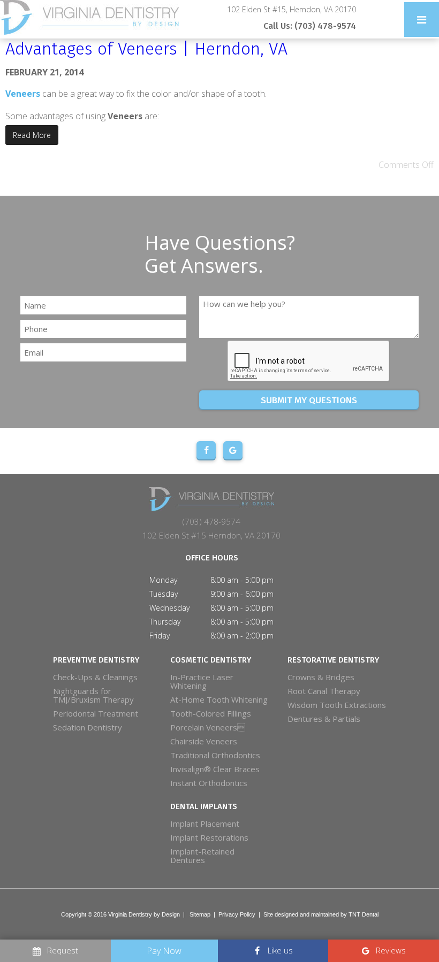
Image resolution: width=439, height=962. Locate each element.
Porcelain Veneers (207, 727)
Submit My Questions (309, 400)
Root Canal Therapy (323, 691)
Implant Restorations (209, 837)
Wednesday (169, 608)
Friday (159, 635)
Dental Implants (203, 806)
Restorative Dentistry (333, 660)
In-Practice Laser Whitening (201, 681)
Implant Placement (204, 823)
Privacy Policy (236, 914)
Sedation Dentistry (87, 727)
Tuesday (163, 594)
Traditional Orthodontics (215, 755)
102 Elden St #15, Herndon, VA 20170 (291, 9)
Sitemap (200, 914)
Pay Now (164, 951)
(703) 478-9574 (211, 521)
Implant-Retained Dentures (202, 855)
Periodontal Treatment (95, 713)
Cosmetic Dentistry (210, 660)
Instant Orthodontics (208, 783)
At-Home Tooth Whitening (219, 699)
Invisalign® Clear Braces (215, 769)
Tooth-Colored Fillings (210, 713)
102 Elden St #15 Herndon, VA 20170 (211, 535)
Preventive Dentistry (96, 660)
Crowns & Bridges (320, 677)
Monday (163, 580)
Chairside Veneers (203, 741)
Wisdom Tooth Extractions (336, 704)
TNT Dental (364, 914)
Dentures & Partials (323, 718)
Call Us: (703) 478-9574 (309, 26)
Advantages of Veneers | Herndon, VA (146, 49)
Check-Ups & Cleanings (95, 677)
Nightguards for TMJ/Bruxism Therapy (93, 695)
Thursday (164, 622)
